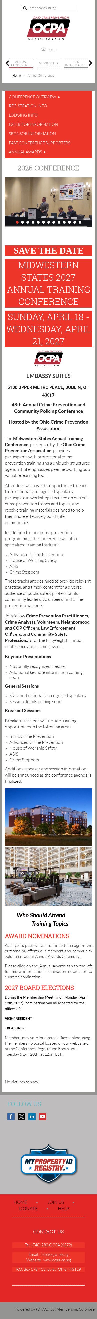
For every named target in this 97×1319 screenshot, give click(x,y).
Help (63, 1208)
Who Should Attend (41, 915)
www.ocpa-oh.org (57, 1260)
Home (16, 75)
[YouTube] (42, 1116)
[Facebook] (11, 1116)
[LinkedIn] (32, 1116)
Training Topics (49, 923)
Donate (28, 1208)
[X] (21, 1116)
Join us (56, 1202)
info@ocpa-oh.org (54, 1254)
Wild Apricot (46, 1309)
